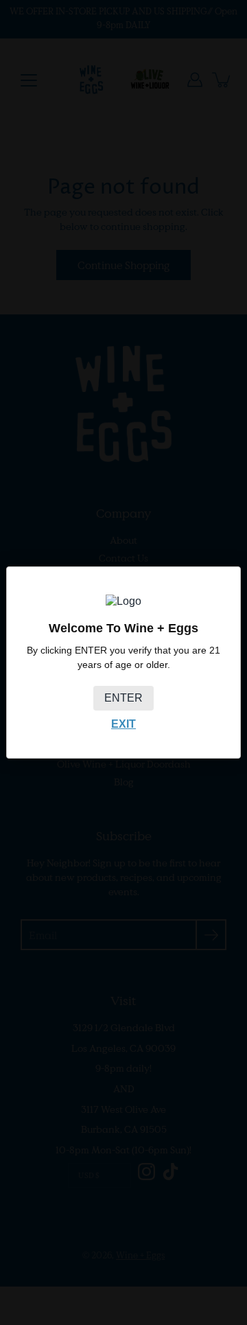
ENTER (123, 698)
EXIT (123, 724)
